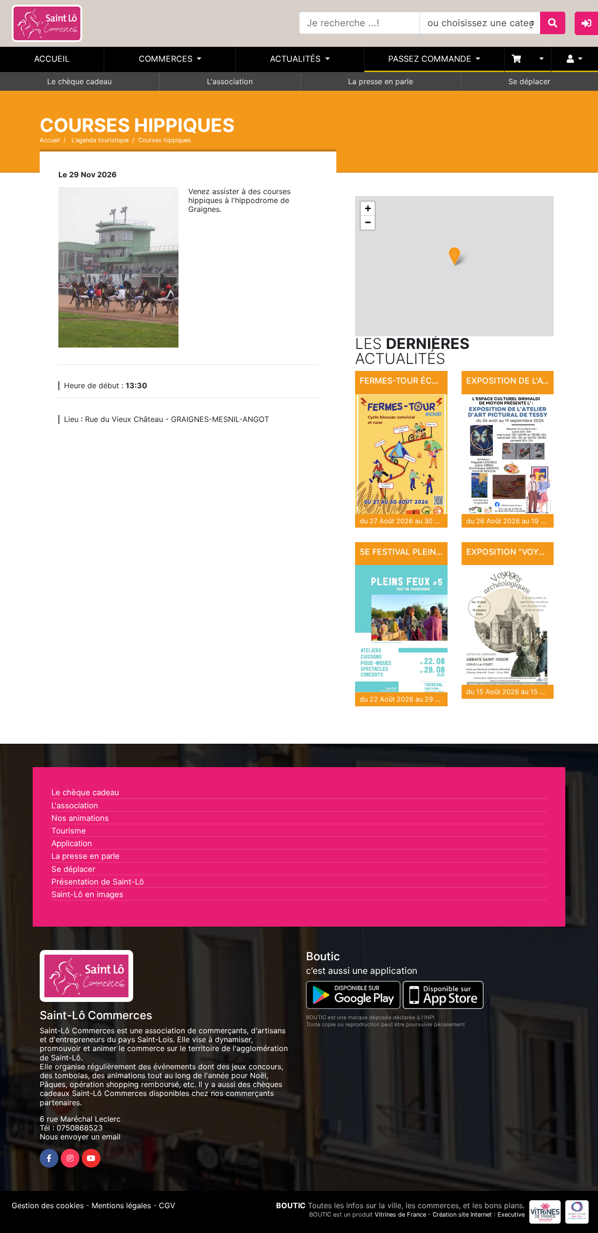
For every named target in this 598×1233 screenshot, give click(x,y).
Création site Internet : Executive (479, 1214)
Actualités (296, 59)
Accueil (52, 59)
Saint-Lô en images (87, 894)
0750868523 (80, 1127)
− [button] (368, 222)
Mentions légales (121, 1205)
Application (71, 843)
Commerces (167, 59)
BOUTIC (291, 1205)
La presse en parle (380, 81)
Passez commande (431, 59)
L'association (230, 81)
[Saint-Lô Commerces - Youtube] (91, 1158)
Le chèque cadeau (79, 81)
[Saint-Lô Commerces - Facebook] (49, 1158)
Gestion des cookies (48, 1205)
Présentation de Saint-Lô (97, 881)
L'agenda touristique (99, 140)
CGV (167, 1205)
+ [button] (368, 208)
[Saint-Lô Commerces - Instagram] (70, 1158)
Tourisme (68, 830)
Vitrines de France (400, 1214)
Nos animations (80, 818)
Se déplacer (529, 81)
